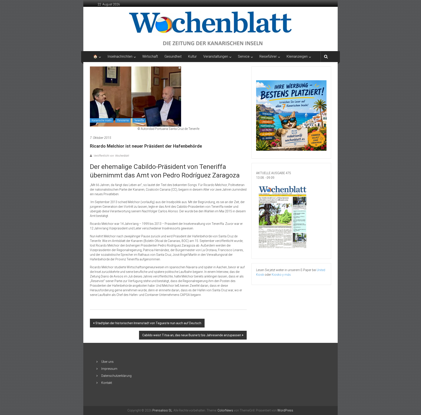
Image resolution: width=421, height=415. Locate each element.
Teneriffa (139, 120)
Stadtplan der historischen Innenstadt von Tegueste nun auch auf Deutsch (148, 323)
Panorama (123, 120)
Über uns (107, 361)
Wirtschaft (150, 56)
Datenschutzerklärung (116, 375)
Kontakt (106, 383)
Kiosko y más (281, 274)
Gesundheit (173, 56)
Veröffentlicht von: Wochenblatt (111, 155)
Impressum (109, 368)
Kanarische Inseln (102, 120)
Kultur (192, 56)
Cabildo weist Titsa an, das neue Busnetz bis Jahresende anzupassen (191, 335)
